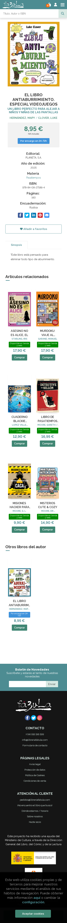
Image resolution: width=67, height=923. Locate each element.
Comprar (19, 357)
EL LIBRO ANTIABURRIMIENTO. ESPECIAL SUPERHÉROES (19, 603)
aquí (36, 898)
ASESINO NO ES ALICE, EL (19, 333)
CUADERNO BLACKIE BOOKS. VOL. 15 (19, 419)
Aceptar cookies (33, 913)
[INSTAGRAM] (39, 717)
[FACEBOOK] (27, 717)
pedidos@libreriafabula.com (35, 799)
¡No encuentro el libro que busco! (34, 805)
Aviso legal (35, 764)
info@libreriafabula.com (35, 740)
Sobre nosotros (35, 816)
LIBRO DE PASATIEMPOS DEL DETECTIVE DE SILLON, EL (47, 419)
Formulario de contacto (35, 745)
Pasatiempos (33, 177)
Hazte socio (35, 822)
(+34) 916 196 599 (35, 734)
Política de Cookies (35, 775)
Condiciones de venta (35, 781)
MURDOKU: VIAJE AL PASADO (47, 333)
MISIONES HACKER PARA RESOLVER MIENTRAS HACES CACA (19, 505)
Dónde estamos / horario (35, 811)
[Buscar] (62, 13)
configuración (33, 902)
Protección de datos (34, 769)
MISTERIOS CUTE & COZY (47, 505)
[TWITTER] (33, 717)
